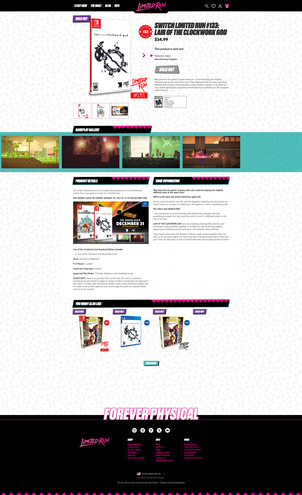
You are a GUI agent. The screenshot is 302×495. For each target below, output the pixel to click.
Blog (108, 5)
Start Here (80, 5)
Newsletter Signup (136, 457)
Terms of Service (191, 447)
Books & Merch (135, 449)
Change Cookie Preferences (172, 482)
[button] (77, 55)
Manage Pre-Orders (164, 460)
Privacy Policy (190, 444)
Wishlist (213, 6)
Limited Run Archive (193, 457)
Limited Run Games (151, 6)
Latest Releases (135, 444)
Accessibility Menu (192, 449)
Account (220, 6)
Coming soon (133, 447)
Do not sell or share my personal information (138, 482)
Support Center (163, 452)
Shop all (131, 455)
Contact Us (161, 457)
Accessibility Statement (189, 453)
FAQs (158, 449)
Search (207, 6)
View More (151, 363)
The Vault (96, 5)
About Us (160, 447)
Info (116, 5)
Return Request (163, 455)
